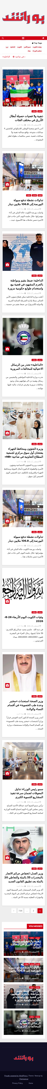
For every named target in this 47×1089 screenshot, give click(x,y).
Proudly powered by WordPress (16, 1076)
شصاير (40, 111)
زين (7, 47)
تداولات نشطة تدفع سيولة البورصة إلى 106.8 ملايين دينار (25, 970)
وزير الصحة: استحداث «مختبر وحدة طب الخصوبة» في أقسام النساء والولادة (25, 705)
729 (20, 911)
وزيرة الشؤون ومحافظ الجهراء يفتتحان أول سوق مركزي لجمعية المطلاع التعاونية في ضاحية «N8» (24, 452)
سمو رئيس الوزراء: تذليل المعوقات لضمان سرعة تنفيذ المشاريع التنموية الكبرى (26, 793)
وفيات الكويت (37, 47)
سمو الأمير (27, 47)
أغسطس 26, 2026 (33, 626)
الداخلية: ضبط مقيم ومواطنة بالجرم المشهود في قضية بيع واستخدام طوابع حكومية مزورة (25, 284)
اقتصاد (40, 195)
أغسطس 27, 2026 (33, 293)
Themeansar (23, 1079)
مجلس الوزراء (37, 51)
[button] (3, 38)
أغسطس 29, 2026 (33, 125)
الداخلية (12, 47)
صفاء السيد (20, 125)
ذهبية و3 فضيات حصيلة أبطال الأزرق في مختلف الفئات (26, 944)
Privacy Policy (17, 1083)
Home (31, 1083)
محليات (34, 111)
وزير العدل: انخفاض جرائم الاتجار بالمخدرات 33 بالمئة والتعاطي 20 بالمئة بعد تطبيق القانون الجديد (23, 877)
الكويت (19, 47)
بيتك (29, 51)
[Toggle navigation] (23, 38)
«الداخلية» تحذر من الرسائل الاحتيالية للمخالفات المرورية (28, 1023)
